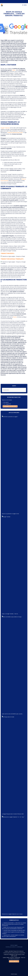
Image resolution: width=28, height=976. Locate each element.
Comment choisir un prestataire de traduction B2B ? (14, 930)
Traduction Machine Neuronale (15, 132)
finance (15, 317)
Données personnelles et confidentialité (14, 946)
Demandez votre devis (10, 406)
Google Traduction (5, 128)
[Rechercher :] (14, 390)
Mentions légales (14, 945)
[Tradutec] (2, 5)
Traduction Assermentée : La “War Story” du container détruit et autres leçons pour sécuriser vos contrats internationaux (14, 924)
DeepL (13, 70)
